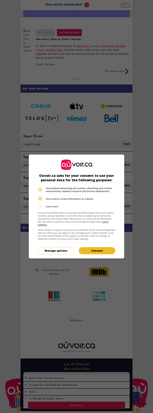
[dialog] (76, 206)
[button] (76, 206)
